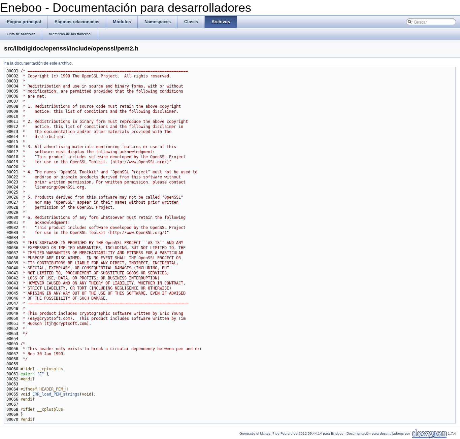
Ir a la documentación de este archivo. (38, 63)
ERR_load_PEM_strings (55, 394)
